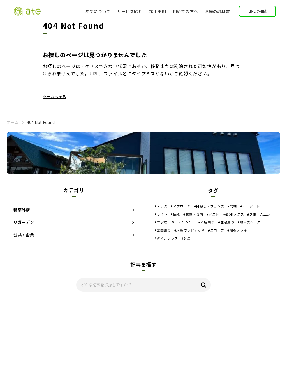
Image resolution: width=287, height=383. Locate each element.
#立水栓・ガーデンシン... (175, 222)
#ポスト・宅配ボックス (225, 214)
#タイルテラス (166, 238)
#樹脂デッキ (237, 230)
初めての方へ (185, 11)
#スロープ (216, 230)
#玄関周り (163, 230)
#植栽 (175, 214)
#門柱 (232, 206)
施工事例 (157, 11)
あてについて (97, 11)
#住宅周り (226, 222)
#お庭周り (206, 222)
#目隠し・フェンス (209, 206)
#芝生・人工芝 (258, 214)
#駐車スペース (249, 222)
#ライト (161, 214)
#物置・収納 (193, 214)
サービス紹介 (129, 11)
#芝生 (186, 238)
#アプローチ (181, 206)
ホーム (12, 122)
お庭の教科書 (217, 11)
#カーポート (250, 206)
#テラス (161, 206)
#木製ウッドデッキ (189, 230)
